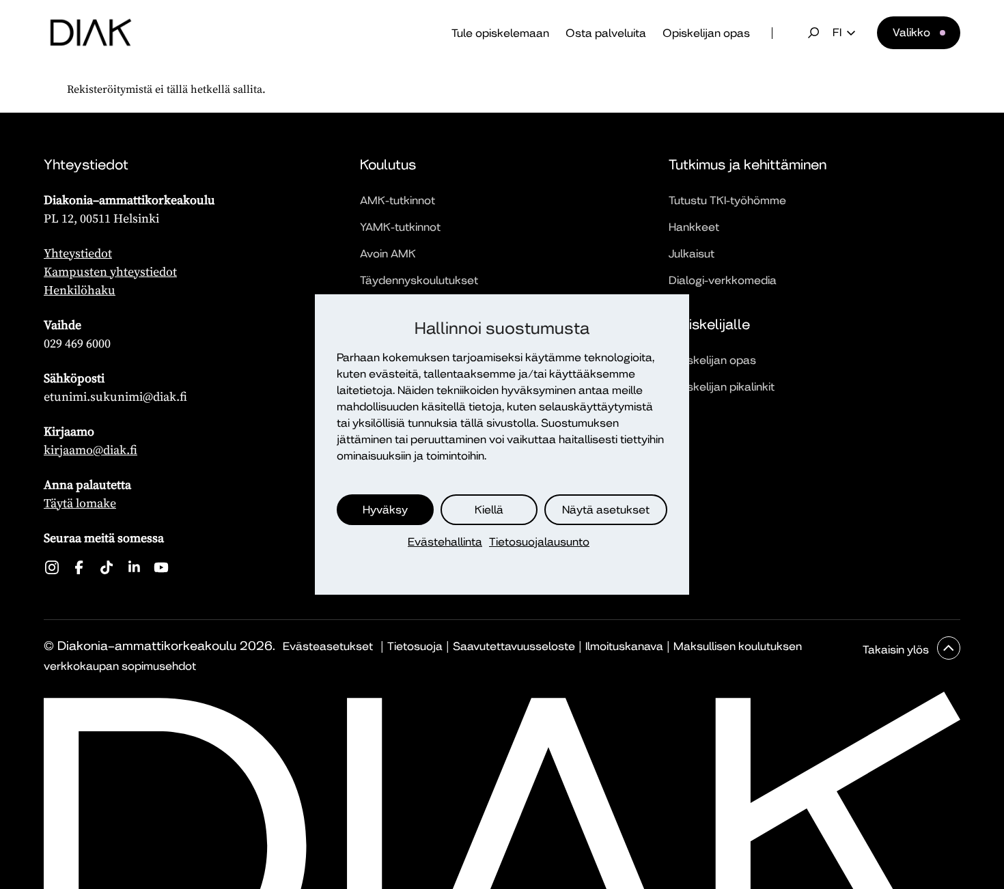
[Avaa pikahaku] (813, 33)
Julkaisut (691, 253)
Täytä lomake (80, 502)
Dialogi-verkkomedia (723, 280)
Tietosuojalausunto (539, 541)
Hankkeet (694, 227)
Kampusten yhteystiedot (110, 271)
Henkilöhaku (79, 289)
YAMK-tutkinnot (400, 227)
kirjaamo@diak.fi (90, 449)
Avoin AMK (388, 253)
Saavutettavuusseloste (514, 646)
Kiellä (489, 509)
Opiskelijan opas (706, 33)
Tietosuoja (415, 646)
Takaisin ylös (897, 649)
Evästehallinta (445, 541)
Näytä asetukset (606, 509)
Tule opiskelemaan (500, 33)
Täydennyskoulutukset (419, 280)
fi (837, 32)
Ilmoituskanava (624, 646)
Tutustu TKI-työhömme (727, 200)
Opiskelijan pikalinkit (722, 386)
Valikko (911, 32)
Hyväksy (385, 509)
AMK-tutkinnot (397, 200)
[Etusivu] (91, 32)
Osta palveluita (606, 33)
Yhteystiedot (78, 253)
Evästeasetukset (328, 646)
